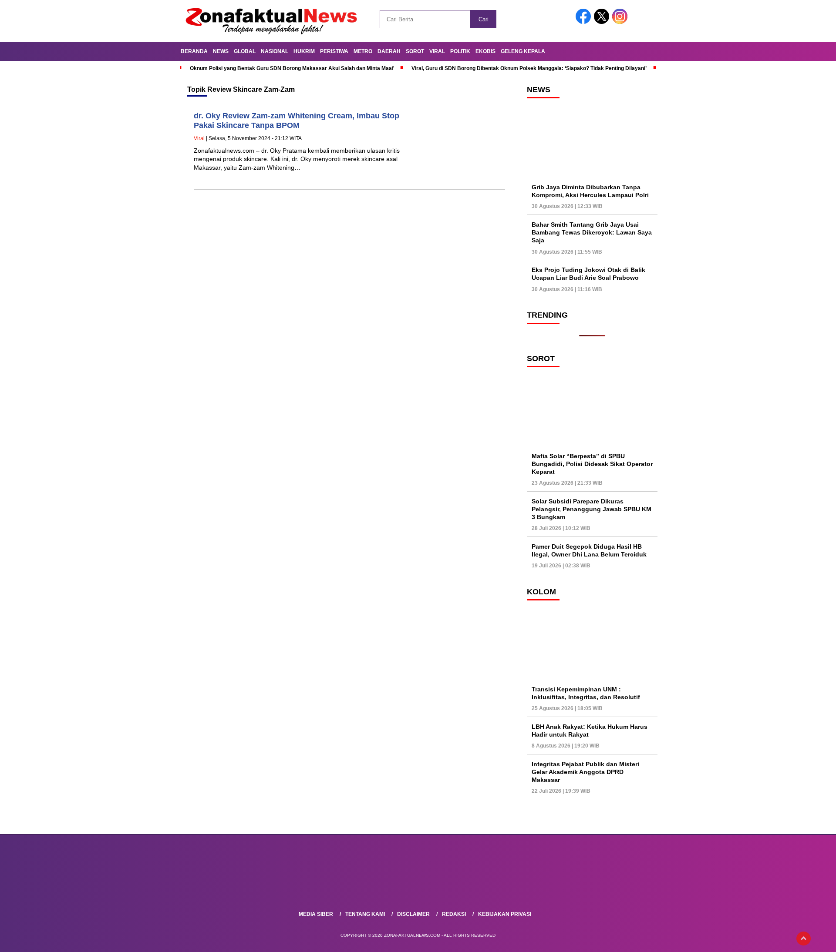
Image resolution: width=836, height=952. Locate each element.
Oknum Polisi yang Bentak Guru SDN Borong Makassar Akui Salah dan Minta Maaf (292, 68)
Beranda (194, 51)
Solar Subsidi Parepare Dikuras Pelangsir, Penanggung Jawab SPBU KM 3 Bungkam (591, 509)
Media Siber (316, 914)
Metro (363, 51)
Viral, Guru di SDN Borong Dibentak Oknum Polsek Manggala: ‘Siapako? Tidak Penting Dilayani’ (529, 68)
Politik (460, 51)
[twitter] (408, 891)
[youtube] (448, 891)
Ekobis (485, 51)
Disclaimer (413, 914)
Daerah (389, 51)
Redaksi (454, 914)
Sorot (415, 51)
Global (245, 51)
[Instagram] (621, 22)
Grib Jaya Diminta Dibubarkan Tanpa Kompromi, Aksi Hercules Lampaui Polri (590, 191)
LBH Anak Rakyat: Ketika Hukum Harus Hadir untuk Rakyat (589, 730)
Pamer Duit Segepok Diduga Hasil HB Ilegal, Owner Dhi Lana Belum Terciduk (589, 550)
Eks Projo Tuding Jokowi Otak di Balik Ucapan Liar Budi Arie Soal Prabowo (588, 273)
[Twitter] (603, 22)
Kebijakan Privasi (504, 914)
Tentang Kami (365, 914)
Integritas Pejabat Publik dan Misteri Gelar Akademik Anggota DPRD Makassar (585, 772)
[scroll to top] (804, 938)
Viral (437, 51)
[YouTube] (639, 22)
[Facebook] (585, 22)
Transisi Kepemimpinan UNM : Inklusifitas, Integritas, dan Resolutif (586, 693)
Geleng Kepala (523, 51)
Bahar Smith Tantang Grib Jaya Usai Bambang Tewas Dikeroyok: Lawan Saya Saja (592, 232)
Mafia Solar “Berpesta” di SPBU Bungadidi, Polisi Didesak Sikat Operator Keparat (592, 464)
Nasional (274, 51)
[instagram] (428, 891)
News (221, 51)
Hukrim (304, 51)
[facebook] (388, 891)
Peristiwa (334, 51)
